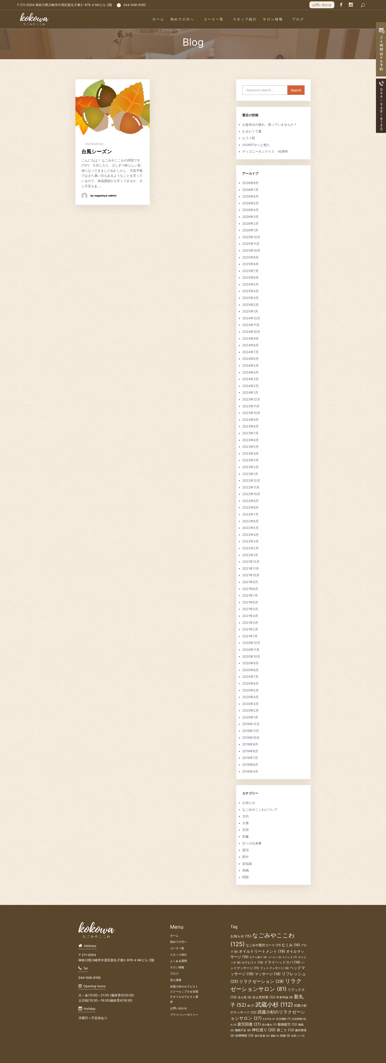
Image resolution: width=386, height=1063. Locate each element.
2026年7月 (250, 190)
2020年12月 (251, 643)
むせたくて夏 (252, 131)
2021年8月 (250, 589)
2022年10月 (251, 494)
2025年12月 (251, 237)
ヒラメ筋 (248, 138)
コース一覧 (214, 19)
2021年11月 (250, 568)
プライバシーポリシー (184, 1014)
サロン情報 (273, 19)
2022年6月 (250, 521)
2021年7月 (250, 595)
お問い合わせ (322, 5)
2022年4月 (250, 535)
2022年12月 (251, 480)
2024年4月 (250, 372)
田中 (245, 857)
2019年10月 (251, 738)
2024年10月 (251, 332)
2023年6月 (250, 440)
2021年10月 (251, 575)
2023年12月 (251, 399)
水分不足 (269, 1019)
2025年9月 (250, 257)
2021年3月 (250, 623)
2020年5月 (250, 690)
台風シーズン (96, 151)
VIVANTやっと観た (256, 145)
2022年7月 (250, 514)
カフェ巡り (258, 957)
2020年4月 (250, 697)
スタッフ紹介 (245, 19)
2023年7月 (250, 433)
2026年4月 (250, 210)
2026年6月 (250, 196)
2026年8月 (250, 183)
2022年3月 (250, 541)
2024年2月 (250, 386)
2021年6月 (250, 602)
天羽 (245, 830)
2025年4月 (250, 291)
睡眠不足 (243, 1030)
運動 (275, 1035)
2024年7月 (250, 352)
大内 (245, 816)
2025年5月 (250, 284)
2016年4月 (250, 771)
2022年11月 (251, 487)
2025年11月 (251, 244)
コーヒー (274, 957)
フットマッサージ (274, 968)
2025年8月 (250, 264)
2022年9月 (250, 501)
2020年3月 (250, 704)
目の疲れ (269, 1024)
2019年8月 (250, 751)
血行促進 (262, 1035)
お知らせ (248, 803)
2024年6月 (250, 359)
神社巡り (264, 1030)
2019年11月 (250, 731)
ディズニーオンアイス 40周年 (265, 151)
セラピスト (252, 962)
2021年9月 (250, 582)
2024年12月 (251, 318)
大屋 (245, 823)
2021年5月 (250, 609)
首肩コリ (298, 1035)
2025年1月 (250, 311)
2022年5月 (250, 528)
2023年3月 (250, 460)
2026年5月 (250, 203)
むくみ (291, 945)
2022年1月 (250, 555)
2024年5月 (250, 365)
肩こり (285, 1030)
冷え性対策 (263, 997)
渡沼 (245, 850)
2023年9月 (250, 420)
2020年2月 (250, 710)
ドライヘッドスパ (282, 962)
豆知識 (247, 864)
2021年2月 (250, 629)
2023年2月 (250, 467)
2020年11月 (251, 650)
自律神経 (244, 1035)
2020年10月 (251, 656)
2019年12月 (251, 724)
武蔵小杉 (274, 1004)
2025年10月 (251, 250)
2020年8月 (250, 670)
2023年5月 (250, 447)
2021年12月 (251, 562)
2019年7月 (250, 758)
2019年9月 (250, 744)
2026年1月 (250, 230)
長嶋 (245, 870)
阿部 (245, 877)
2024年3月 (250, 379)
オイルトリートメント (262, 951)
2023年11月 (251, 406)
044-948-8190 (134, 5)
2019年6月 (250, 765)
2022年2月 (250, 548)
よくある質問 (178, 961)
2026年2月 (250, 224)
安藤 (245, 836)
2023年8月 (250, 426)
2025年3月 (250, 298)
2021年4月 (250, 616)
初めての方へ (182, 19)
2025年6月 (250, 277)
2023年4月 (250, 453)
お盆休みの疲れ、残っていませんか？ (269, 124)
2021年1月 (250, 636)
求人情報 (175, 980)
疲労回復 (249, 1024)
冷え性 (244, 997)
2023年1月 (250, 474)
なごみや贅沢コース (263, 945)
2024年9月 (250, 338)
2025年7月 (250, 271)
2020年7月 (250, 677)
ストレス (289, 957)
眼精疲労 (287, 1024)
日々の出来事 (252, 843)
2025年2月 (250, 305)
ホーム (158, 19)
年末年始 (284, 997)
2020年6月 (250, 683)
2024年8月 (250, 345)
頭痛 (285, 1035)
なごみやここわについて (260, 809)
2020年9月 (250, 663)
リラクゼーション (261, 981)
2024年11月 (251, 325)
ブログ (298, 19)
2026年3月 (250, 217)
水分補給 (283, 1018)
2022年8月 (250, 507)
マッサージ (268, 974)
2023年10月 (251, 413)
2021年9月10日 (94, 144)
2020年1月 (250, 717)
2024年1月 (250, 392)
